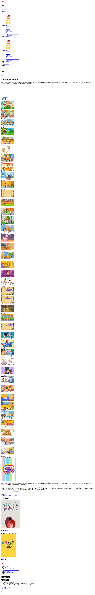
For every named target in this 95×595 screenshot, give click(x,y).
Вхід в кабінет (4, 9)
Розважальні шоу (10, 27)
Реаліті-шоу (9, 26)
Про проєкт (6, 566)
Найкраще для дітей (5, 495)
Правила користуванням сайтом (11, 570)
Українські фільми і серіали (12, 34)
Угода (4, 567)
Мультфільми (9, 31)
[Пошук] (15, 75)
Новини (8, 29)
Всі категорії (9, 35)
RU (4, 5)
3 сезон (5, 99)
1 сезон (5, 97)
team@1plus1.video (5, 588)
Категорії (5, 25)
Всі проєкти (6, 36)
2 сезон (5, 98)
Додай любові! (4, 530)
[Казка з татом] (47, 545)
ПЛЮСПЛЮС (13, 495)
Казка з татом (4, 559)
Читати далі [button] (3, 494)
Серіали (8, 30)
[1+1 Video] (5, 1)
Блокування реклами (8, 573)
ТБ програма (6, 12)
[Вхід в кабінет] (1, 7)
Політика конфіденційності (9, 568)
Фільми (8, 32)
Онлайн (5, 11)
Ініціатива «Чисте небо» (9, 572)
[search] (1, 67)
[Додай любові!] (47, 514)
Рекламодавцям (7, 571)
